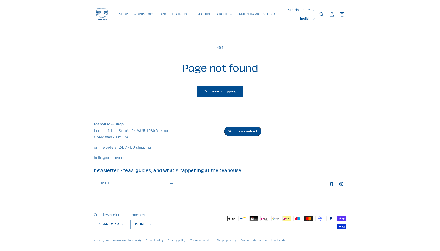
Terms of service (201, 240)
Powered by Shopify (129, 240)
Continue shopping (220, 91)
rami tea (110, 240)
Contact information (254, 240)
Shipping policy (226, 240)
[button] (224, 14)
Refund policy (154, 240)
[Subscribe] (171, 183)
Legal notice (279, 240)
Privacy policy (177, 240)
